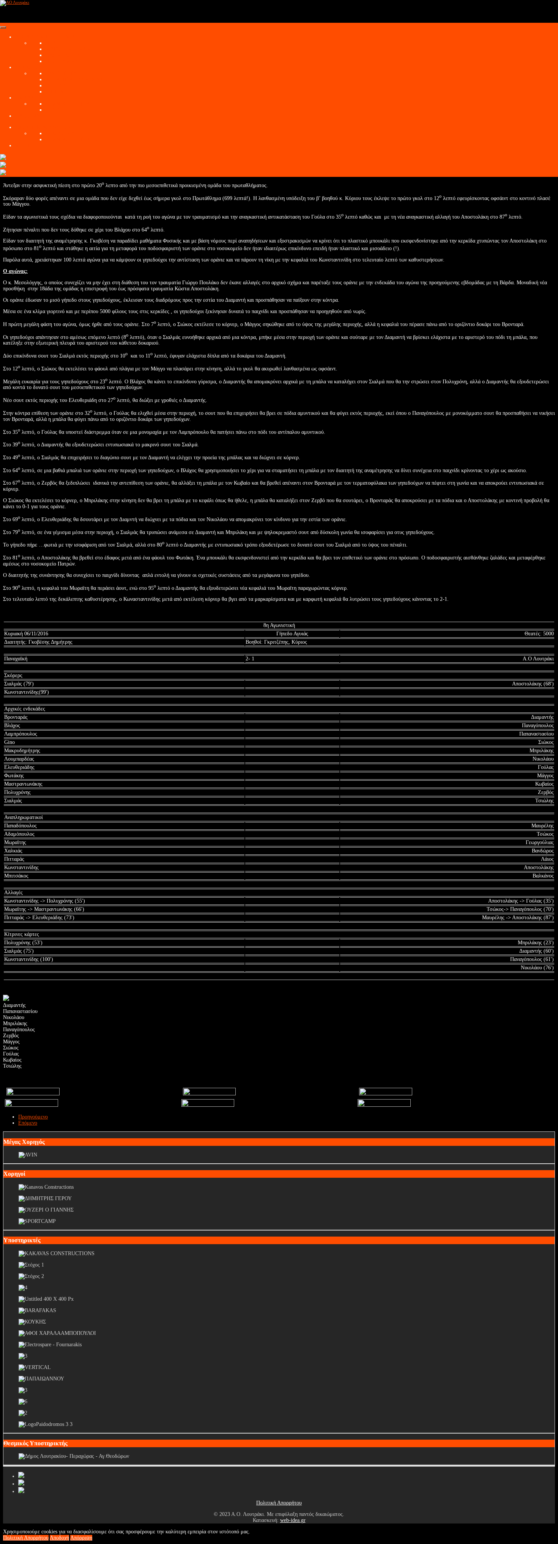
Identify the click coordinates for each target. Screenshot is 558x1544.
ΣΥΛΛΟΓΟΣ (28, 67)
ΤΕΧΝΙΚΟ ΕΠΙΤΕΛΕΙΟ (72, 104)
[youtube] (21, 1484)
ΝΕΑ (51, 43)
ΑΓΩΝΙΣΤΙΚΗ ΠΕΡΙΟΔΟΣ (45, 37)
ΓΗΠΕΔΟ (56, 92)
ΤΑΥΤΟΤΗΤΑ (61, 73)
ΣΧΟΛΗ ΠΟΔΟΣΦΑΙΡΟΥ (43, 127)
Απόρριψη (81, 1538)
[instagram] (21, 1491)
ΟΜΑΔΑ (25, 98)
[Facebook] (21, 1476)
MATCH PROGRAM (68, 49)
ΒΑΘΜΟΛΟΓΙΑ (63, 55)
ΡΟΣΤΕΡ (55, 110)
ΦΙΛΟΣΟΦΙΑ (60, 133)
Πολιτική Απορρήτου (279, 1503)
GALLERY (27, 116)
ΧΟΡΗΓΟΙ (26, 145)
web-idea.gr (293, 1520)
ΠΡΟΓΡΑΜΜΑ (62, 61)
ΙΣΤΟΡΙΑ (56, 85)
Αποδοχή (59, 1538)
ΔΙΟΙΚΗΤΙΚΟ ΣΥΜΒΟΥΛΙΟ (77, 79)
